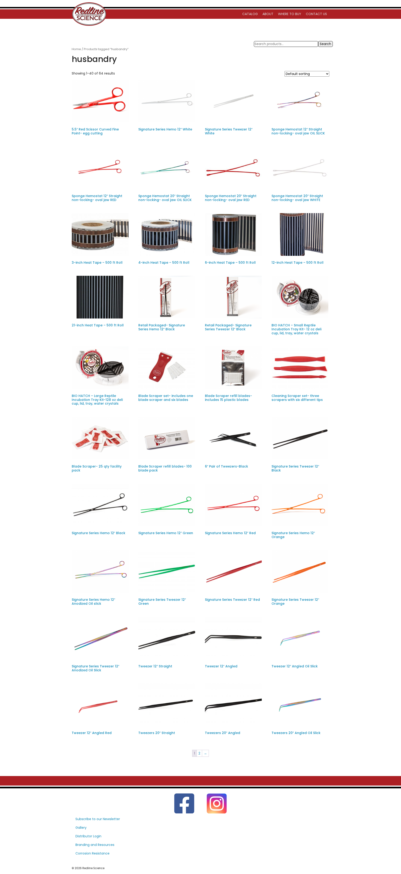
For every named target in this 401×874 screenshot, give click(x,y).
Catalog (250, 14)
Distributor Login (88, 836)
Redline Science (93, 868)
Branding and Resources (94, 844)
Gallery (81, 827)
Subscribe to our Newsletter (97, 819)
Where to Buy (289, 14)
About (267, 14)
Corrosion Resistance (92, 853)
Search (325, 44)
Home (76, 49)
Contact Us (316, 14)
